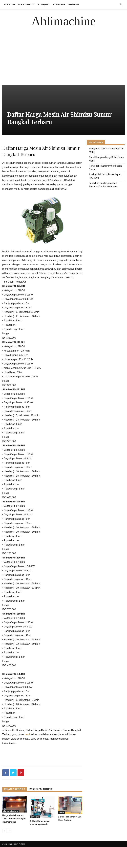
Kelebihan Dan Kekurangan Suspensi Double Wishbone (103, 185)
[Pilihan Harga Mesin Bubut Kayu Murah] (42, 807)
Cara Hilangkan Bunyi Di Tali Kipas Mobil (106, 159)
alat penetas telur (10, 811)
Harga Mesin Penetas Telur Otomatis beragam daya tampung (14, 818)
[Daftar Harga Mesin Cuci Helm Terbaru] (70, 805)
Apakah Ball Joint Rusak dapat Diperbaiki (105, 176)
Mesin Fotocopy (26, 4)
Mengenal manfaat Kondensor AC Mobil (107, 150)
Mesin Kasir (59, 4)
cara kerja (35, 817)
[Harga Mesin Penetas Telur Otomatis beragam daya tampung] (14, 804)
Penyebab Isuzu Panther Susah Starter (105, 167)
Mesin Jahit (44, 4)
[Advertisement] (63, 60)
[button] (121, 4)
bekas (61, 812)
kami (27, 734)
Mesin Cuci (9, 4)
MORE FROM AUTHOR (40, 789)
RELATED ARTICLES (14, 789)
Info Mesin (73, 4)
